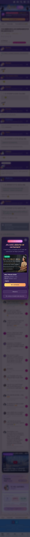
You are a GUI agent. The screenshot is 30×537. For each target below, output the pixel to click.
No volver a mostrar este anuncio (15, 296)
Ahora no (15, 292)
